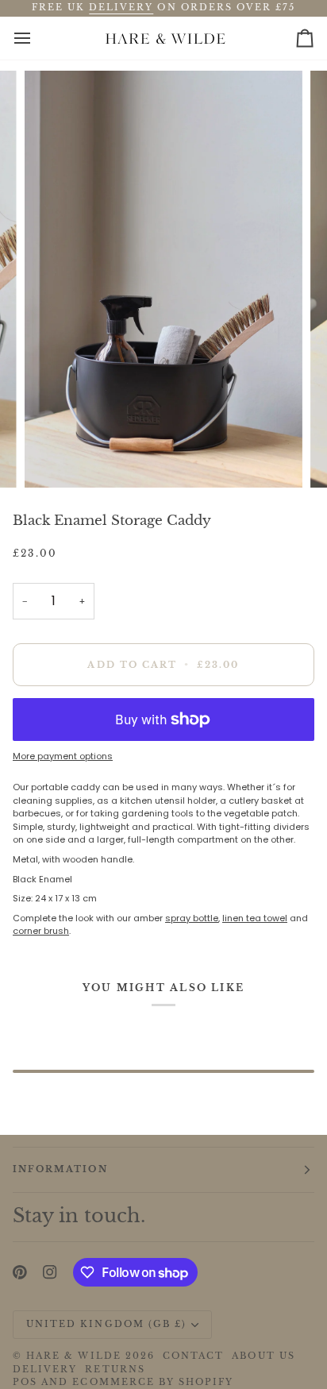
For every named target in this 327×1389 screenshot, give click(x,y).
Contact (193, 1356)
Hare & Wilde (73, 1356)
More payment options (63, 756)
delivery (121, 7)
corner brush (41, 930)
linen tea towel (254, 918)
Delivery (45, 1369)
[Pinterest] (20, 1272)
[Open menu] (36, 38)
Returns (114, 1369)
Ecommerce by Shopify (152, 1382)
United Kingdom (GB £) (106, 1324)
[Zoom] (54, 458)
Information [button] (60, 1169)
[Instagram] (50, 1272)
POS (25, 1382)
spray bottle (191, 918)
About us (263, 1356)
